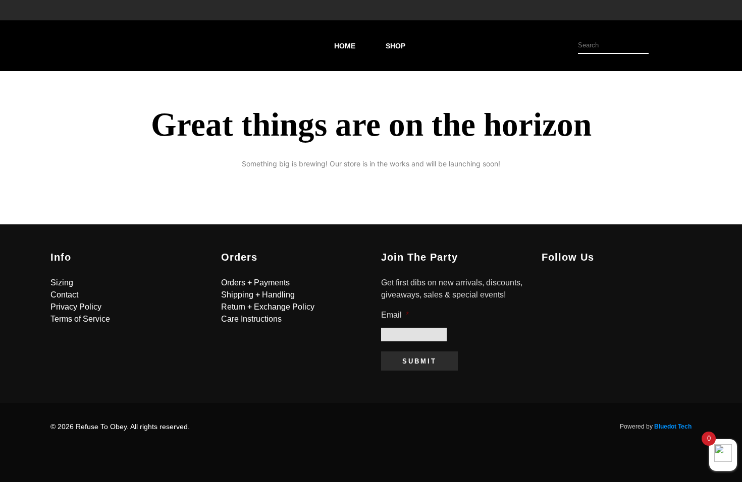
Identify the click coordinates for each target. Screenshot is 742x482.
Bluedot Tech (673, 426)
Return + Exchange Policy (267, 307)
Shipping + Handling (258, 294)
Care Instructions (251, 319)
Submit (419, 361)
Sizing (61, 282)
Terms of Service (80, 319)
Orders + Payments (255, 282)
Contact (64, 294)
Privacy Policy (75, 307)
